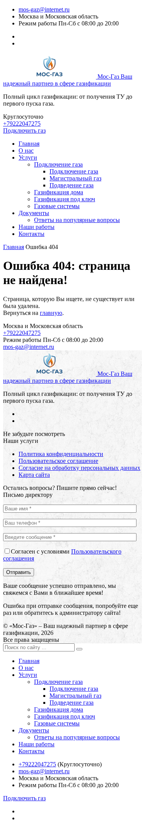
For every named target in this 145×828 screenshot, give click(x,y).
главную (51, 313)
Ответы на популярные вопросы (77, 220)
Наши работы (37, 227)
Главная (29, 143)
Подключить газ (24, 130)
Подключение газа (58, 164)
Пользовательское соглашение (58, 461)
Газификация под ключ (64, 199)
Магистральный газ (75, 178)
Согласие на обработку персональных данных (79, 467)
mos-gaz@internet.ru (44, 9)
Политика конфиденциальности (61, 454)
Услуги (28, 157)
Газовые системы (57, 206)
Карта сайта (34, 474)
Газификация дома (58, 192)
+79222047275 (22, 123)
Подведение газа (71, 185)
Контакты (31, 234)
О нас (26, 150)
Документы (34, 213)
